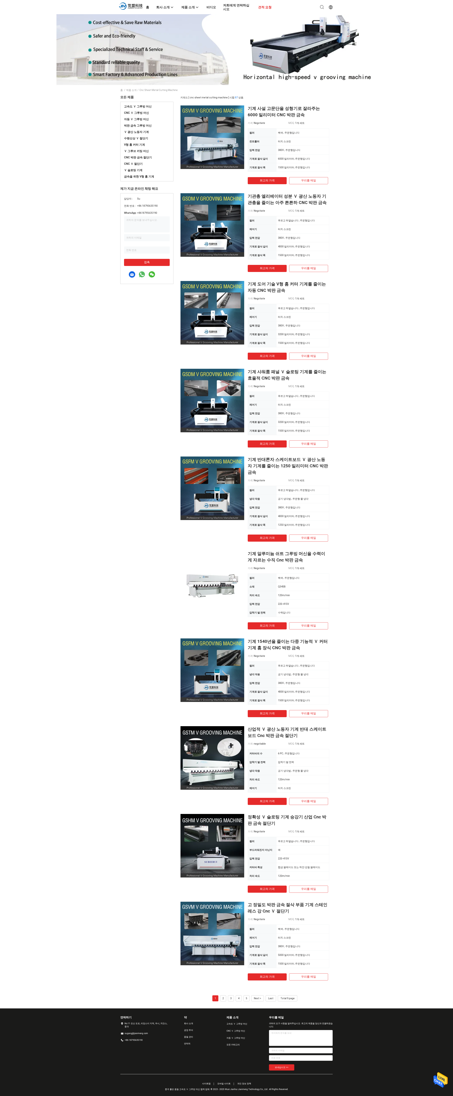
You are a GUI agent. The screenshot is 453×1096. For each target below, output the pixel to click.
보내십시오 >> (281, 1067)
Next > (257, 998)
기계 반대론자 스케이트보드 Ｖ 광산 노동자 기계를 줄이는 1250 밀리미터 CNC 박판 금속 (288, 466)
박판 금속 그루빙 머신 (138, 125)
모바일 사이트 (224, 1083)
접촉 (147, 262)
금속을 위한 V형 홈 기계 (139, 176)
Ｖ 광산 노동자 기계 (136, 132)
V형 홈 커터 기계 (134, 144)
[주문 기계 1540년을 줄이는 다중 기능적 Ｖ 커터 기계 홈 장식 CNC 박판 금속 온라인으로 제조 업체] (212, 670)
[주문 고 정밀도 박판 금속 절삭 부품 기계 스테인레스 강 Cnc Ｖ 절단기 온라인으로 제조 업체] (212, 933)
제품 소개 (131, 90)
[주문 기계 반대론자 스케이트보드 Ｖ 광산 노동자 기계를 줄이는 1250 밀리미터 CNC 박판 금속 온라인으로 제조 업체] (212, 488)
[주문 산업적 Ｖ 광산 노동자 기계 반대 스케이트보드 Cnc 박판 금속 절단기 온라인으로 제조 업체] (212, 757)
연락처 (187, 1043)
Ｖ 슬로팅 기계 (133, 170)
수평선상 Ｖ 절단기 (136, 138)
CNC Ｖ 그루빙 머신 (136, 112)
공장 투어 (188, 1030)
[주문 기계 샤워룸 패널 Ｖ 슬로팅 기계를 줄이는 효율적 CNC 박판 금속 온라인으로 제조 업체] (212, 400)
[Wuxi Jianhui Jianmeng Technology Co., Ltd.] (131, 5)
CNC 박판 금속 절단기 (138, 157)
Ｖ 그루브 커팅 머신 (136, 151)
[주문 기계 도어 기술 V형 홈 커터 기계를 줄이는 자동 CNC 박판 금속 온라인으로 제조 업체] (212, 312)
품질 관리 (188, 1037)
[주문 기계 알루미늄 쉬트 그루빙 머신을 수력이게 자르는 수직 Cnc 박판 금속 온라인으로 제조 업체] (212, 582)
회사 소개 (188, 1023)
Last (270, 998)
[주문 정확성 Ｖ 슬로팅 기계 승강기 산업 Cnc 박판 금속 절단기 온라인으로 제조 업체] (212, 845)
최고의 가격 (267, 180)
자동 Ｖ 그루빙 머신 (136, 119)
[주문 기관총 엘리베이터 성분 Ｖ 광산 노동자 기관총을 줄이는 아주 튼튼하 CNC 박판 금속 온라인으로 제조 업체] (212, 224)
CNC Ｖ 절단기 (133, 163)
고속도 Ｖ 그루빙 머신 (138, 106)
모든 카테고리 (233, 1044)
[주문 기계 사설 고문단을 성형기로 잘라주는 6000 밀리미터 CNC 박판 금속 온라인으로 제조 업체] (212, 137)
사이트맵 (206, 1083)
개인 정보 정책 (244, 1083)
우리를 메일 (308, 180)
